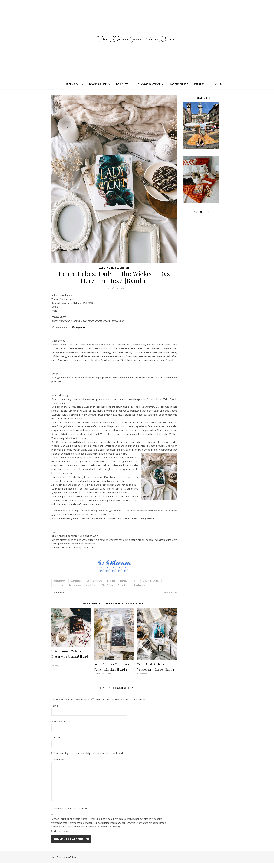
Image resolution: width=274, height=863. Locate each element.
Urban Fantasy (138, 585)
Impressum (201, 84)
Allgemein (106, 268)
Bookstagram (59, 581)
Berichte (122, 84)
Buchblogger (76, 581)
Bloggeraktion (149, 84)
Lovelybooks (75, 585)
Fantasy (123, 581)
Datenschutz (178, 84)
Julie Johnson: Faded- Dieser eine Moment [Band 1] (69, 656)
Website (56, 737)
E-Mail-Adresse (60, 721)
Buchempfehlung (94, 581)
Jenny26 (60, 592)
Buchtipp (111, 581)
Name (55, 705)
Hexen (135, 581)
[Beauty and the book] (137, 39)
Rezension (72, 84)
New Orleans (91, 585)
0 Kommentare (169, 592)
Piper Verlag (107, 585)
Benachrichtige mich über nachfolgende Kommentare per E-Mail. (88, 753)
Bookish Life (98, 84)
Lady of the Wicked (151, 581)
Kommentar (57, 759)
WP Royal (72, 857)
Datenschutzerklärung (108, 826)
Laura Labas (58, 585)
